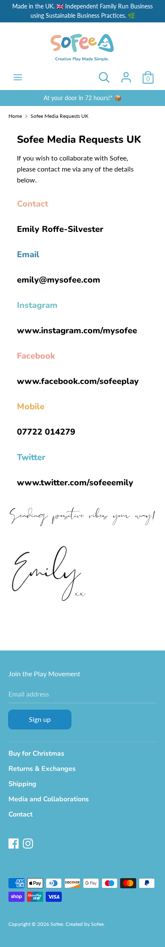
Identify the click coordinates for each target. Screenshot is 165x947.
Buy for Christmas (36, 753)
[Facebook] (13, 842)
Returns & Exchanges (42, 768)
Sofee (56, 924)
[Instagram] (28, 842)
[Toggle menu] (17, 77)
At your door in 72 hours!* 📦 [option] (82, 97)
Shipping (22, 784)
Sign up (40, 719)
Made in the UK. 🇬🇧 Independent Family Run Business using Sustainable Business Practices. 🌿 (82, 11)
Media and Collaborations (48, 799)
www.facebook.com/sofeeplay (78, 381)
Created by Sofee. (85, 924)
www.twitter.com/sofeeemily (75, 482)
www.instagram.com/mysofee (77, 330)
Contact (20, 814)
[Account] (126, 74)
